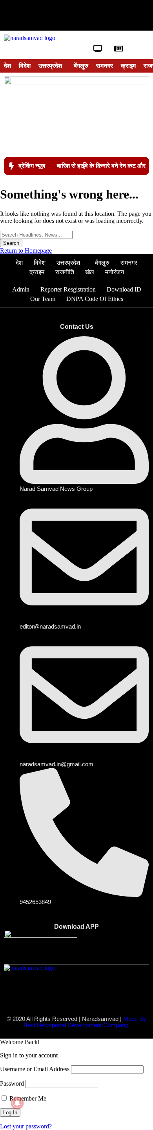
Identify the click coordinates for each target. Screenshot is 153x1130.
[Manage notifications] (17, 1103)
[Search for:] (36, 234)
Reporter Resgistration (68, 289)
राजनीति (64, 272)
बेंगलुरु (81, 65)
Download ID (124, 289)
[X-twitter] (52, 15)
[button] (52, 66)
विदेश (25, 65)
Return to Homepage (26, 250)
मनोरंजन (114, 272)
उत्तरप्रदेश (50, 65)
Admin (20, 289)
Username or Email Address (34, 1069)
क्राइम (128, 65)
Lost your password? (26, 1126)
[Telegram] (124, 15)
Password (12, 1083)
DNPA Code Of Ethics (94, 298)
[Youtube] (76, 15)
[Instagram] (100, 15)
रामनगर (104, 65)
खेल (89, 272)
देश (7, 65)
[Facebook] (28, 15)
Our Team (42, 298)
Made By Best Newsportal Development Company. (85, 1022)
